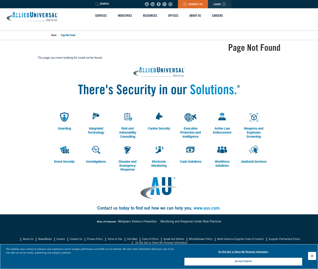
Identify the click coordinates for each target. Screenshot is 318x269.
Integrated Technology (96, 122)
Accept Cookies (243, 261)
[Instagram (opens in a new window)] (170, 4)
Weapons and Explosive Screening (253, 124)
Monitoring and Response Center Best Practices (190, 221)
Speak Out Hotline (173, 239)
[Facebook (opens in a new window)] (159, 4)
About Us (28, 239)
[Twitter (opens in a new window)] (164, 4)
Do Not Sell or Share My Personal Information (161, 243)
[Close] (312, 256)
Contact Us (195, 4)
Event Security (64, 153)
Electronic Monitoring (159, 155)
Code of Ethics (150, 239)
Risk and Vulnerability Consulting (127, 124)
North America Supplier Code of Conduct (240, 239)
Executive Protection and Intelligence (190, 124)
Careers (60, 239)
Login (217, 4)
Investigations (96, 153)
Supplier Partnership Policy (284, 239)
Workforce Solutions (221, 155)
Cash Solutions (190, 153)
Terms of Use (114, 239)
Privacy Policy (95, 239)
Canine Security (159, 120)
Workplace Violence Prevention (137, 221)
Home (53, 35)
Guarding (63, 120)
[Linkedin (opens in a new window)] (153, 4)
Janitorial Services (253, 153)
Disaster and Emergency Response (127, 157)
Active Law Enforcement (222, 122)
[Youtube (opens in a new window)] (147, 4)
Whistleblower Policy (200, 239)
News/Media (45, 239)
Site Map (132, 239)
